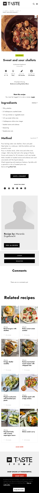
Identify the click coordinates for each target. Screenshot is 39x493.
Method (34, 103)
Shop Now (19, 476)
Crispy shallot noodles (8, 363)
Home (6, 11)
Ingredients (33, 138)
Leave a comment (19, 176)
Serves (6, 74)
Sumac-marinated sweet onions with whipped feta (28, 363)
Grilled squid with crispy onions (28, 398)
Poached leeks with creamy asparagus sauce (10, 433)
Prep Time (21, 74)
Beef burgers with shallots (10, 329)
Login (33, 97)
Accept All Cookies (19, 489)
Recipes (12, 11)
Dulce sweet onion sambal (28, 329)
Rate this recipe (19, 94)
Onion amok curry (28, 432)
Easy (17, 11)
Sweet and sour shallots (10, 12)
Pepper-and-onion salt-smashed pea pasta (10, 398)
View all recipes (12, 245)
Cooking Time (31, 74)
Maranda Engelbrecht (20, 64)
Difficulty (13, 74)
